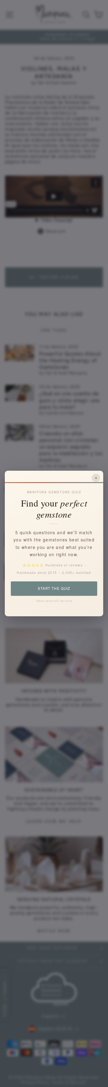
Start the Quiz (54, 588)
